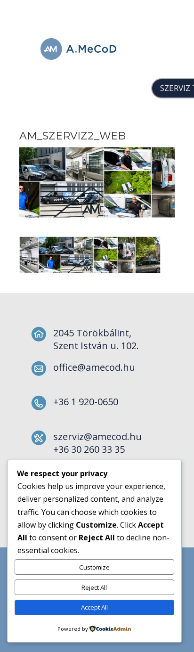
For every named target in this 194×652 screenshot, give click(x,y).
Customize (94, 567)
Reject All (94, 587)
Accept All (94, 607)
